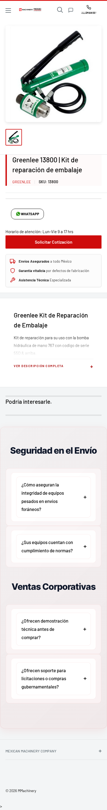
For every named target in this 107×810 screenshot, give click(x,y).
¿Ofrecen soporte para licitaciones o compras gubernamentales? (43, 679)
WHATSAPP (30, 214)
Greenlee (21, 181)
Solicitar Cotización (53, 241)
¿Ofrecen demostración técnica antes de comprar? (44, 629)
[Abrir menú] (8, 10)
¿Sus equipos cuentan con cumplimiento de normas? (47, 546)
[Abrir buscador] (60, 10)
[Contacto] (71, 10)
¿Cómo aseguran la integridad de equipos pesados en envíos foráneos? (42, 497)
